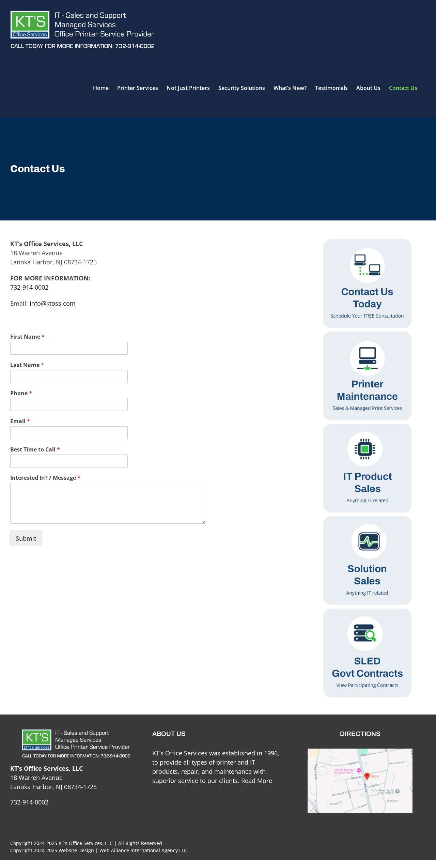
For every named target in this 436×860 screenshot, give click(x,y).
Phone (21, 393)
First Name (27, 336)
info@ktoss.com (53, 303)
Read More (256, 781)
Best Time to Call (35, 449)
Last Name (27, 365)
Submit (26, 538)
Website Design (76, 850)
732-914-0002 (29, 287)
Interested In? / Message (45, 477)
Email (20, 421)
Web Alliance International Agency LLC (143, 850)
